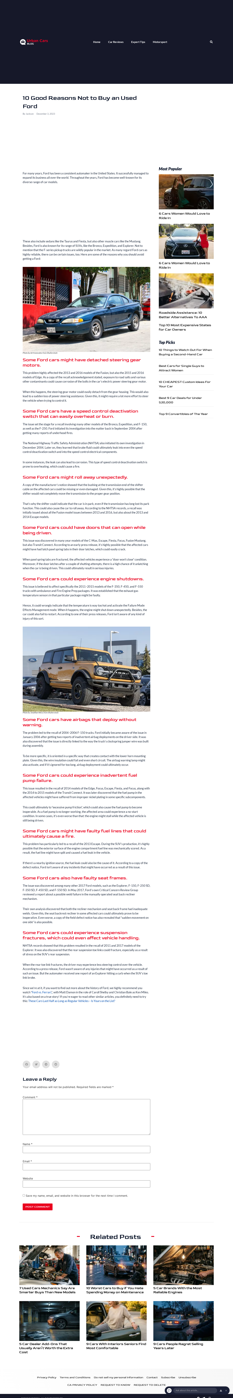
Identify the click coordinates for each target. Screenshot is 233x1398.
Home (96, 41)
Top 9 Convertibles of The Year (183, 414)
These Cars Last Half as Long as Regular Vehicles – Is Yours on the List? (71, 1001)
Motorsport (160, 41)
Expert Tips (138, 41)
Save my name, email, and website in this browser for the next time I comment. (77, 1195)
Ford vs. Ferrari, (42, 992)
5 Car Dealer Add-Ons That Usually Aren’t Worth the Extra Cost (46, 1348)
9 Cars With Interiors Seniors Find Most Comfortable (116, 1346)
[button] (211, 42)
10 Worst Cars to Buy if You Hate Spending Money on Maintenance (115, 1290)
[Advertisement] (86, 146)
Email (27, 1161)
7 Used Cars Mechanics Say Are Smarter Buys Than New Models (47, 1290)
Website (28, 1178)
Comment (30, 1097)
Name (27, 1144)
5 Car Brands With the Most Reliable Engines (177, 1290)
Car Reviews (115, 41)
